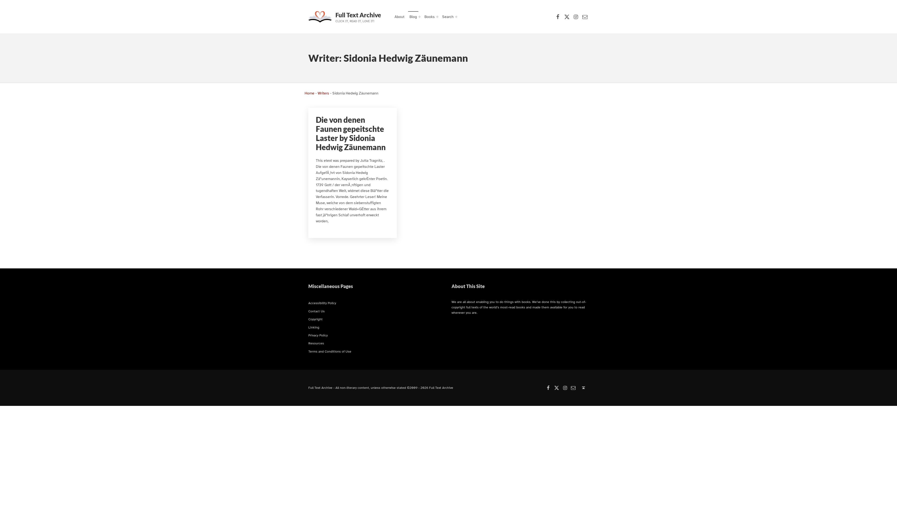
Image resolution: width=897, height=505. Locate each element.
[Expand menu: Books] (437, 17)
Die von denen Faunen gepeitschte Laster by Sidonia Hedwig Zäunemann (351, 133)
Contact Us (316, 311)
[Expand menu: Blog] (419, 17)
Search (448, 16)
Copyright (315, 319)
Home (309, 93)
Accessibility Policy (322, 303)
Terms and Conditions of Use (329, 351)
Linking (313, 327)
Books (429, 16)
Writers (323, 93)
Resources (316, 343)
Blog (413, 16)
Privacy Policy (318, 335)
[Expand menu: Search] (456, 17)
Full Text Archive (358, 15)
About (399, 16)
